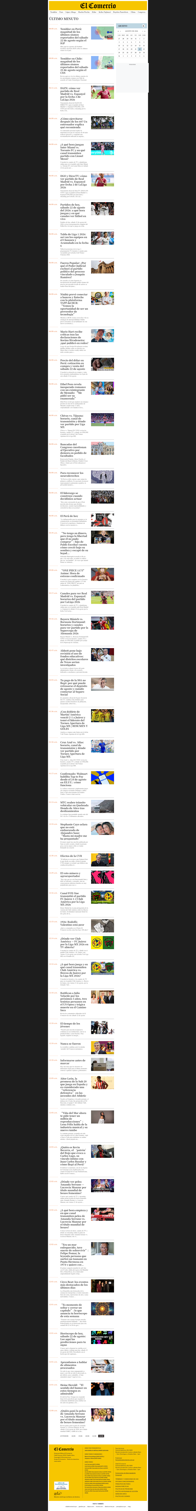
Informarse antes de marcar (72, 1062)
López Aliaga (71, 12)
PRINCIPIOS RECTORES (122, 1484)
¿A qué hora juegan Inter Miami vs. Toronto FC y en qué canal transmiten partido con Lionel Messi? (72, 151)
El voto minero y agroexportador (70, 874)
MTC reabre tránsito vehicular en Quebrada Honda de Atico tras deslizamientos (74, 806)
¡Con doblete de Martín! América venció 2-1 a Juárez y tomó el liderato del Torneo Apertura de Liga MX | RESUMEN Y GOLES (74, 720)
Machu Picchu (84, 12)
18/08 (73, 1436)
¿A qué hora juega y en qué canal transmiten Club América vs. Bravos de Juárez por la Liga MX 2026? (74, 970)
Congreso (141, 12)
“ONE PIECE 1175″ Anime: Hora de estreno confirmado (72, 573)
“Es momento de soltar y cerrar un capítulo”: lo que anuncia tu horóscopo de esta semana (73, 1310)
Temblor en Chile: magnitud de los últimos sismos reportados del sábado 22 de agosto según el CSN (74, 65)
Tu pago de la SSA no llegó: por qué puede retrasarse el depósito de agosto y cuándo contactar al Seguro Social (73, 687)
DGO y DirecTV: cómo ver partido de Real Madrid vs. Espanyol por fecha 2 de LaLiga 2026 (73, 181)
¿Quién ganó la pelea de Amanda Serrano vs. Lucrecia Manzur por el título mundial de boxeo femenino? (73, 1416)
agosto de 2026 (131, 31)
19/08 (80, 1436)
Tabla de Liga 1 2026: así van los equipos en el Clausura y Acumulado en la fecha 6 (74, 240)
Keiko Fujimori (105, 12)
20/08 (87, 1436)
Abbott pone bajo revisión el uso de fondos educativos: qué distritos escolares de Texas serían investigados (74, 657)
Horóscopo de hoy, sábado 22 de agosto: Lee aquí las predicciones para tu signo (73, 1339)
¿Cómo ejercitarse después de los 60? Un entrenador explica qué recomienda (73, 123)
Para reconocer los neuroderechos (71, 474)
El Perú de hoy (69, 515)
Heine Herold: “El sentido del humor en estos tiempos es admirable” (73, 1389)
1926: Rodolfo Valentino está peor (72, 923)
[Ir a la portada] (64, 1449)
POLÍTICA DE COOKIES (122, 1496)
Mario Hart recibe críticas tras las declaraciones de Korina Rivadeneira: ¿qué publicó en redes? (74, 337)
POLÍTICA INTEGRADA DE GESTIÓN (126, 1491)
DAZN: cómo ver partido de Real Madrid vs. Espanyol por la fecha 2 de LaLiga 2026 (72, 94)
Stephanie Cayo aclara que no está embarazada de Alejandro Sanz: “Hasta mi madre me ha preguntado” (73, 831)
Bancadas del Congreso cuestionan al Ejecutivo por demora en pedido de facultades (73, 450)
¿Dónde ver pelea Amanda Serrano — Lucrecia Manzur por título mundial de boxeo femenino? (73, 1187)
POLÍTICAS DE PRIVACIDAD (124, 1489)
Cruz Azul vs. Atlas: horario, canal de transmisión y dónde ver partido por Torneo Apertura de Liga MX (73, 749)
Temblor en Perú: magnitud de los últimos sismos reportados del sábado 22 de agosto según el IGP (74, 36)
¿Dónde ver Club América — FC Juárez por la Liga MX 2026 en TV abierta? (74, 943)
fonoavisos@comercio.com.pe (124, 1460)
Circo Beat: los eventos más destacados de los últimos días (74, 1284)
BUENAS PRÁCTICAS (122, 1486)
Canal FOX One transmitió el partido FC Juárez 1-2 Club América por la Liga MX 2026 (73, 899)
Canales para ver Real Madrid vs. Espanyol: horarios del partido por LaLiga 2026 (73, 597)
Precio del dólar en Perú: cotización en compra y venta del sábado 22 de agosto (72, 364)
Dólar (94, 12)
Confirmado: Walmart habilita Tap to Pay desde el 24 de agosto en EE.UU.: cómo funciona (73, 779)
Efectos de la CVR (71, 855)
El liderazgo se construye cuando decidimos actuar (71, 496)
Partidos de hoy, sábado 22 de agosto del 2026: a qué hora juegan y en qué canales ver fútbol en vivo (73, 211)
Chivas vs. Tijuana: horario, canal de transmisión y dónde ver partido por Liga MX (73, 421)
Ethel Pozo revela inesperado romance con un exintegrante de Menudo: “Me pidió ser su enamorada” (73, 391)
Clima (133, 12)
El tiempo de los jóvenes (70, 1025)
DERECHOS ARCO (121, 1494)
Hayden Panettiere (120, 12)
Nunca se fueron (70, 1043)
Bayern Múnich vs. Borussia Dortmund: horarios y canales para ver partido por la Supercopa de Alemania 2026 (74, 626)
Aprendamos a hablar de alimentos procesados (73, 1365)
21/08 (94, 1436)
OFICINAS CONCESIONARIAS (124, 1481)
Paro (61, 12)
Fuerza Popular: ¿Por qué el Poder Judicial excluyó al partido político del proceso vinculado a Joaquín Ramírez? (73, 270)
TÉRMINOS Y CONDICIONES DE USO (126, 1479)
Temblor (53, 12)
